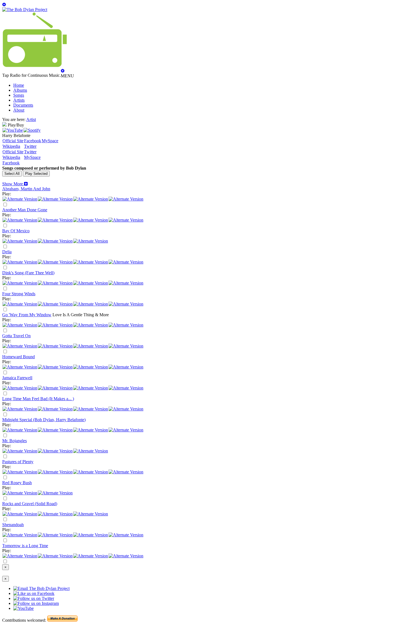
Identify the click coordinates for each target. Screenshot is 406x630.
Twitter (30, 146)
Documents (23, 105)
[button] (15, 183)
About (18, 110)
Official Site (12, 140)
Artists (19, 100)
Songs (18, 95)
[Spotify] (32, 130)
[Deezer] (55, 199)
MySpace (50, 140)
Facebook (32, 140)
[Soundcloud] (90, 199)
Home (18, 85)
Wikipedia (11, 146)
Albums (20, 90)
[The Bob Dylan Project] (24, 9)
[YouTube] (12, 130)
